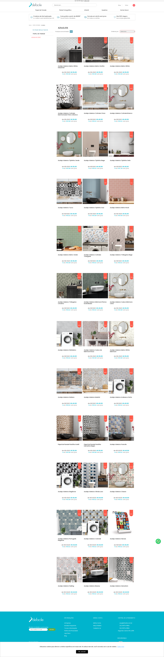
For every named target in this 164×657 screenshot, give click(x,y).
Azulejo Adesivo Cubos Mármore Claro (121, 302)
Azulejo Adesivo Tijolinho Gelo (120, 160)
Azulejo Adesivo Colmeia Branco (121, 113)
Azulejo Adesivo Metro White (120, 66)
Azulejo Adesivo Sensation (119, 586)
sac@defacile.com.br (125, 623)
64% (131, 420)
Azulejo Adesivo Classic (118, 491)
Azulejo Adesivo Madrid (92, 397)
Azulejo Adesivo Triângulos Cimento (67, 302)
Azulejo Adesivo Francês (118, 444)
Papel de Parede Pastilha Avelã (68, 444)
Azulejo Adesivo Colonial (92, 539)
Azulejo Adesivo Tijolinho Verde (68, 160)
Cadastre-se (97, 628)
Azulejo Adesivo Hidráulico (67, 350)
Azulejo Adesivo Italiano (66, 397)
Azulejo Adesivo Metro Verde (68, 255)
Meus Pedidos (97, 625)
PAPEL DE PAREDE (36, 25)
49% (105, 230)
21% (79, 41)
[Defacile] (44, 619)
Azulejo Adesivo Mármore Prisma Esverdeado (95, 302)
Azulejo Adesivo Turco (65, 207)
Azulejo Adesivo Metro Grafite (94, 66)
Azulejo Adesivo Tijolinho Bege (94, 160)
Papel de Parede (40, 10)
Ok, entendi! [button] (82, 651)
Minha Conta (97, 623)
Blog (119, 5)
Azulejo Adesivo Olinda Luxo (93, 491)
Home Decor (124, 10)
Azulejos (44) (36, 37)
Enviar (52, 629)
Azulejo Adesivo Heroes (118, 539)
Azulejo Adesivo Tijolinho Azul (94, 207)
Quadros (104, 10)
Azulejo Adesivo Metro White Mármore (120, 350)
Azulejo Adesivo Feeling (66, 586)
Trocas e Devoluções (70, 628)
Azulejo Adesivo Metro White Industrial (68, 66)
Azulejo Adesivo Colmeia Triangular (92, 255)
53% (131, 136)
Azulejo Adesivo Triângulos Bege (121, 255)
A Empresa (67, 623)
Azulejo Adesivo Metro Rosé (119, 207)
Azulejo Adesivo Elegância (67, 491)
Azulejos (43, 25)
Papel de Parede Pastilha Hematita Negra (92, 445)
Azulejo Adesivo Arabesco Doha (121, 397)
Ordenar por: (115, 31)
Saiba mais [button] (120, 646)
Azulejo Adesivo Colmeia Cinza (94, 113)
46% (105, 88)
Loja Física (67, 633)
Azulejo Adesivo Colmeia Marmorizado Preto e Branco (68, 114)
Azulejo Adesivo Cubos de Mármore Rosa (93, 350)
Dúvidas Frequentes (70, 625)
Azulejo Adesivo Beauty (92, 586)
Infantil (86, 10)
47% (79, 183)
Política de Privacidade (71, 631)
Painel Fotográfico (65, 10)
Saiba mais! (86, 0)
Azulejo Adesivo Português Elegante (67, 539)
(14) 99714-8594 (124, 625)
